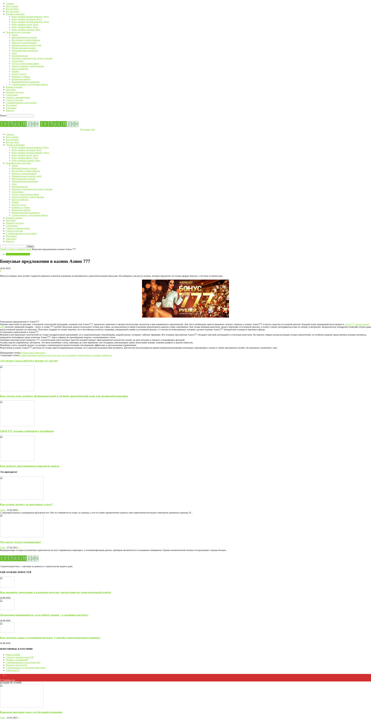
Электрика (11, 108)
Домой (3, 249)
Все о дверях (12, 6)
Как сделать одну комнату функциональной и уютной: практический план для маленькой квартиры (64, 396)
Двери (15, 35)
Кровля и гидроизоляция (24, 42)
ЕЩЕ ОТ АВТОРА (48, 361)
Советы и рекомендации (18, 97)
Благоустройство (20, 69)
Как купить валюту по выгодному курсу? (26, 504)
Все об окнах (12, 9)
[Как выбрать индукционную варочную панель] (17, 460)
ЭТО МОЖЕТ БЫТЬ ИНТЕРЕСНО (19, 361)
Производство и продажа (18, 32)
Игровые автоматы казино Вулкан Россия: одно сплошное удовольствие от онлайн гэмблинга (65, 355)
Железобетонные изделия (24, 37)
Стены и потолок (14, 100)
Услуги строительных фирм (25, 63)
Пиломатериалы (20, 55)
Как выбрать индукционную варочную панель (30, 466)
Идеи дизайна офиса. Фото (25, 27)
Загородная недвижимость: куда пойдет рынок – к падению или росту (44, 614)
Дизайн (15, 71)
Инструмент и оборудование (26, 40)
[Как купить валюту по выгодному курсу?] (21, 499)
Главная (10, 3)
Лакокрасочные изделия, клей (26, 45)
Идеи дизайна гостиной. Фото (27, 19)
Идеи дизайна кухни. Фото (25, 24)
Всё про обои (12, 11)
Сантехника (17, 61)
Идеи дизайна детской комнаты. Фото (30, 22)
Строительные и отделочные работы (30, 84)
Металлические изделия (23, 48)
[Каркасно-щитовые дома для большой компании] (21, 706)
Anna (2, 510)
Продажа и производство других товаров (32, 58)
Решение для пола (15, 92)
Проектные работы (21, 79)
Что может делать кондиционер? (20, 542)
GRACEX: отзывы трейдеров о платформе (27, 431)
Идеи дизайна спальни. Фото (26, 29)
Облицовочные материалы (25, 50)
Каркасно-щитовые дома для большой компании (31, 712)
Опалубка (11, 89)
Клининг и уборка (21, 76)
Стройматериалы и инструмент (21, 102)
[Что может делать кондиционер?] (21, 536)
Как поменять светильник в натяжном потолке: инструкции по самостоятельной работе (55, 592)
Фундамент (11, 105)
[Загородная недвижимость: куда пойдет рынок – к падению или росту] (7, 609)
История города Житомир (32, 352)
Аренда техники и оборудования (28, 66)
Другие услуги (19, 74)
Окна (14, 53)
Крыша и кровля (14, 87)
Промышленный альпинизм (25, 82)
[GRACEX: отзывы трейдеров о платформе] (17, 425)
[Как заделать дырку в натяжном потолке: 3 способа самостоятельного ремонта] (7, 632)
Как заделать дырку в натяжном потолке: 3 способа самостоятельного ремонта (50, 637)
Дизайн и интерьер (15, 14)
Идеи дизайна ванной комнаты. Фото (30, 16)
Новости (10, 110)
